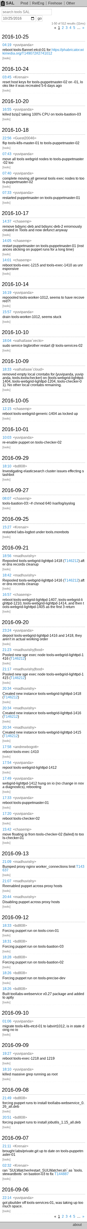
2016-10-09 (15, 361)
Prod (24, 3)
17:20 (6, 813)
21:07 (6, 881)
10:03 (6, 437)
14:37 (6, 221)
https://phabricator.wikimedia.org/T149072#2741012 (43, 51)
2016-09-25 (15, 519)
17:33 (6, 798)
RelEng (38, 3)
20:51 (6, 1117)
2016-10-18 (15, 130)
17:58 (6, 747)
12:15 (6, 409)
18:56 (6, 556)
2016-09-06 (15, 1189)
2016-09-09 (15, 1045)
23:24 (6, 630)
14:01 (6, 260)
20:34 (6, 688)
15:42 (6, 829)
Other (70, 3)
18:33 (6, 369)
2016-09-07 (15, 1138)
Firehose (55, 3)
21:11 (6, 1146)
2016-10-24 (15, 69)
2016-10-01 (15, 429)
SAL (10, 3)
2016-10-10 (15, 332)
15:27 (6, 527)
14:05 (6, 241)
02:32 (6, 1165)
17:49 (6, 778)
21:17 (6, 669)
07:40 (6, 173)
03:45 (6, 77)
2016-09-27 (15, 490)
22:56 (6, 138)
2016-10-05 (15, 400)
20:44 (6, 897)
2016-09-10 (15, 1013)
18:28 (6, 957)
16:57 (6, 594)
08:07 (6, 498)
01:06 (6, 1021)
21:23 (6, 650)
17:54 (6, 763)
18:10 (6, 466)
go (40, 18)
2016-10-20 (15, 101)
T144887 (61, 1174)
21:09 (6, 862)
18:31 (6, 941)
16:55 (6, 109)
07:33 (6, 193)
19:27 (6, 1053)
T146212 (71, 561)
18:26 (6, 973)
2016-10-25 (15, 37)
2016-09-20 (15, 622)
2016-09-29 (15, 458)
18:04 (6, 341)
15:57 (6, 312)
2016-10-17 (15, 213)
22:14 (6, 1198)
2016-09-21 (15, 548)
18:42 (6, 575)
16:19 (6, 292)
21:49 (6, 1098)
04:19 (6, 45)
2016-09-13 (15, 853)
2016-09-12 (15, 917)
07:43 (6, 154)
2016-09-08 (15, 1090)
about (77, 1225)
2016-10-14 (15, 284)
